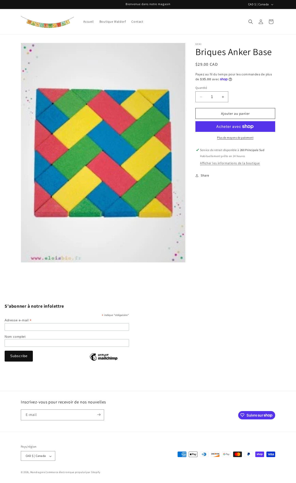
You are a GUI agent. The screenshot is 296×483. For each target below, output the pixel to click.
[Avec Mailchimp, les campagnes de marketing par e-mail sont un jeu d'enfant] (103, 360)
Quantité (201, 88)
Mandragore (37, 472)
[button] (251, 22)
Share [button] (205, 175)
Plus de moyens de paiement (235, 137)
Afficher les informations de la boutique (230, 163)
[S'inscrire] (99, 414)
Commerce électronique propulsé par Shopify (73, 472)
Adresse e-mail (18, 320)
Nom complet (15, 336)
